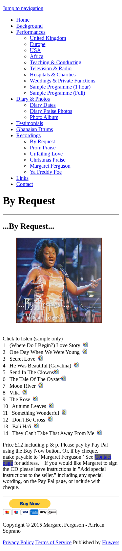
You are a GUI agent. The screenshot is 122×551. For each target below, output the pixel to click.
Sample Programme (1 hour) (60, 87)
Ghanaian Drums (34, 129)
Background (29, 26)
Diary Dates (43, 105)
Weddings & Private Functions (62, 80)
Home (22, 20)
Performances (30, 32)
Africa (36, 56)
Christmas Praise (47, 160)
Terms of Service (53, 542)
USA (35, 50)
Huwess (110, 542)
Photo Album (44, 117)
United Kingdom (48, 38)
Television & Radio (51, 68)
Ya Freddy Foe (46, 172)
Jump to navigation (23, 8)
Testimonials (29, 123)
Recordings (28, 135)
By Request (42, 141)
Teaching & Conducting (55, 62)
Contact (24, 184)
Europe (37, 44)
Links (22, 178)
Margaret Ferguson (50, 166)
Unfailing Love (46, 154)
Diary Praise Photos (51, 111)
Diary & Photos (33, 99)
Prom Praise (43, 147)
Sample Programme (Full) (57, 93)
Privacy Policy (18, 542)
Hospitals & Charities (53, 74)
